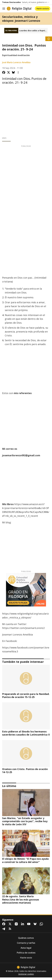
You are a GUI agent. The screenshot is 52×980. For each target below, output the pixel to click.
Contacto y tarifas (26, 943)
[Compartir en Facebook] (3, 72)
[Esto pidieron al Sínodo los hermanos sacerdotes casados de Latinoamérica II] (26, 715)
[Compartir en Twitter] (8, 72)
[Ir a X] (10, 924)
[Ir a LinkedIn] (23, 924)
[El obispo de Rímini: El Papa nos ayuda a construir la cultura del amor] (26, 843)
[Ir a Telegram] (4, 928)
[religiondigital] (26, 967)
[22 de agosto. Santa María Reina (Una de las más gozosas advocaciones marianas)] (26, 880)
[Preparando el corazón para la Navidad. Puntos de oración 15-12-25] (26, 678)
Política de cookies (26, 952)
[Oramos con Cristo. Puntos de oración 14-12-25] (26, 753)
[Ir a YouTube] (29, 924)
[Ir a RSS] (10, 928)
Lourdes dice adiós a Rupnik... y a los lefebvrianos (33, 30)
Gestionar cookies (26, 974)
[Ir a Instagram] (17, 924)
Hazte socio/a (42, 8)
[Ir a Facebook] (4, 924)
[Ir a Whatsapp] (42, 924)
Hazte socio (26, 957)
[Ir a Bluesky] (35, 924)
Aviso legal (26, 947)
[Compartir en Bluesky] (13, 72)
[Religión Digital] (19, 8)
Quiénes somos (26, 938)
